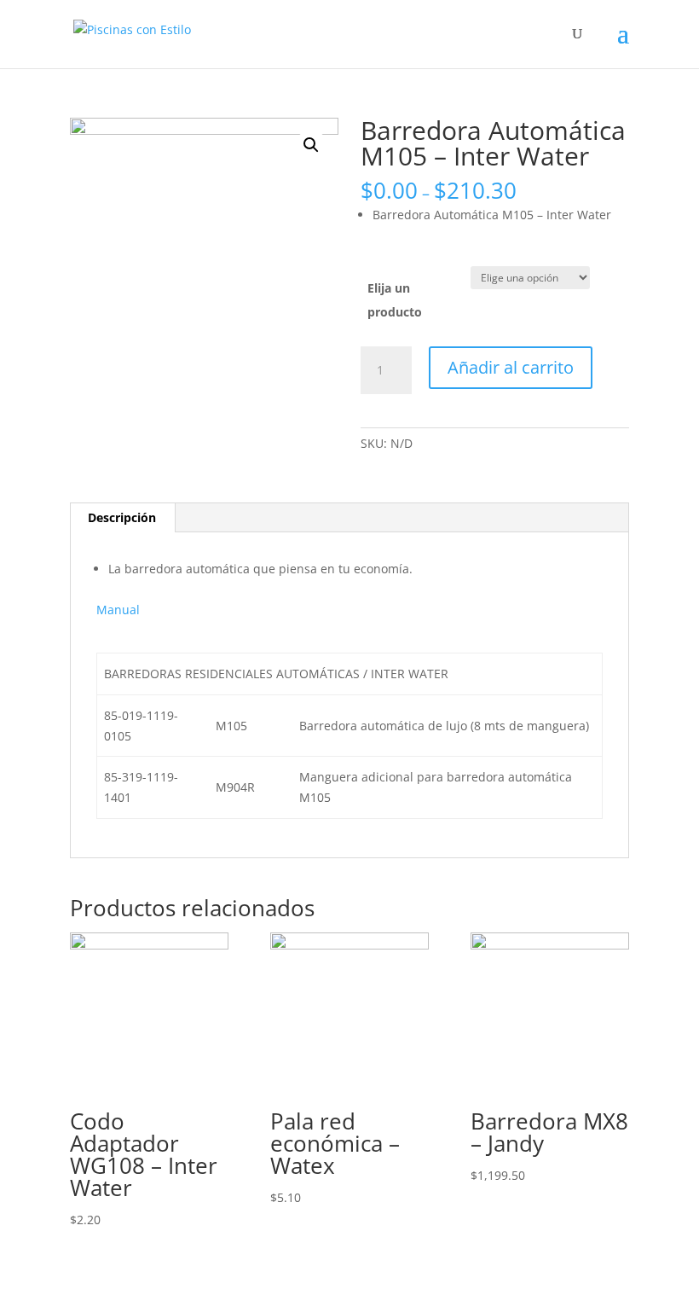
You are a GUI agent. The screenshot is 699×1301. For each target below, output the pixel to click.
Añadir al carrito (511, 367)
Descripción (122, 517)
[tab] (122, 517)
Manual (118, 609)
